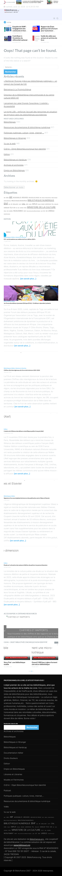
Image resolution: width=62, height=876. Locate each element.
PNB (8, 210)
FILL (53, 204)
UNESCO (51, 211)
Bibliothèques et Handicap (15, 159)
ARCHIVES (25, 197)
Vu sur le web (10, 143)
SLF (44, 210)
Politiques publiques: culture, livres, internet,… (24, 133)
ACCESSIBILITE (17, 197)
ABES (7, 197)
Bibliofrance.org (37, 839)
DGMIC (30, 204)
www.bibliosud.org (22, 845)
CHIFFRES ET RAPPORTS (31, 630)
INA (16, 207)
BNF (6, 203)
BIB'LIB (43, 197)
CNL (23, 204)
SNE (47, 210)
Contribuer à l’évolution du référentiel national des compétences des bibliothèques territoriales (20, 41)
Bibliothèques (10, 122)
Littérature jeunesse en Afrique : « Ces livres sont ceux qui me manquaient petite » (46, 2)
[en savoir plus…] (28, 278)
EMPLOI (34, 204)
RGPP (25, 210)
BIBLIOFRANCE (48, 197)
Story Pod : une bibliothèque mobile (14, 663)
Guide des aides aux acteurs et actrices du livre (49, 38)
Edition (7, 154)
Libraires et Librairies (20, 237)
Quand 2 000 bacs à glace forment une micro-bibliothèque (44, 663)
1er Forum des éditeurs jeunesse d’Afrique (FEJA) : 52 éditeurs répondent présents (27, 303)
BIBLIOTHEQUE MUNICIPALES (19, 200)
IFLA (11, 207)
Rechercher (32, 727)
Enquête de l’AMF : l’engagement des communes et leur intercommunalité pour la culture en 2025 (19, 32)
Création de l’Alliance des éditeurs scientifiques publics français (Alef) (24, 431)
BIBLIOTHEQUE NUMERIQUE (41, 200)
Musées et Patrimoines (14, 780)
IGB (14, 207)
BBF (41, 197)
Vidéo (6, 807)
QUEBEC (11, 210)
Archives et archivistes (14, 165)
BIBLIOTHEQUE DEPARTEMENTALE (10, 820)
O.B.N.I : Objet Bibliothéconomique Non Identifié (25, 149)
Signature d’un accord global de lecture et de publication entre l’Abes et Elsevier (27, 498)
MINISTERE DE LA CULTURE (41, 207)
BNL (9, 204)
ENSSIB (42, 204)
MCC (25, 207)
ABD (4, 197)
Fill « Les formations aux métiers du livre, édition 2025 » (20, 239)
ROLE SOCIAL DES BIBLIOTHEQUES (33, 210)
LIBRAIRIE (22, 207)
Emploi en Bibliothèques (14, 170)
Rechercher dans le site (11, 723)
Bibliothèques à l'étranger (15, 138)
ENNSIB (39, 204)
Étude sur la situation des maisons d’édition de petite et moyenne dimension (25, 565)
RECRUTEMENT (18, 210)
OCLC (5, 210)
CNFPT (20, 204)
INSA (18, 207)
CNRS (27, 204)
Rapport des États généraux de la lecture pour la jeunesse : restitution (49, 30)
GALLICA (56, 204)
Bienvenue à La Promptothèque (17, 89)
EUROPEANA (48, 204)
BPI (11, 204)
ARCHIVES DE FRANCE (34, 197)
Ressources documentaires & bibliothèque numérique (27, 127)
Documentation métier (13, 753)
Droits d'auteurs (11, 758)
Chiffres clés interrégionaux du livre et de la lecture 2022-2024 (22, 370)
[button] (5, 626)
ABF (10, 197)
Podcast (7, 790)
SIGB (42, 210)
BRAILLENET (15, 204)
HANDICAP (6, 207)
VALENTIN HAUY (7, 213)
